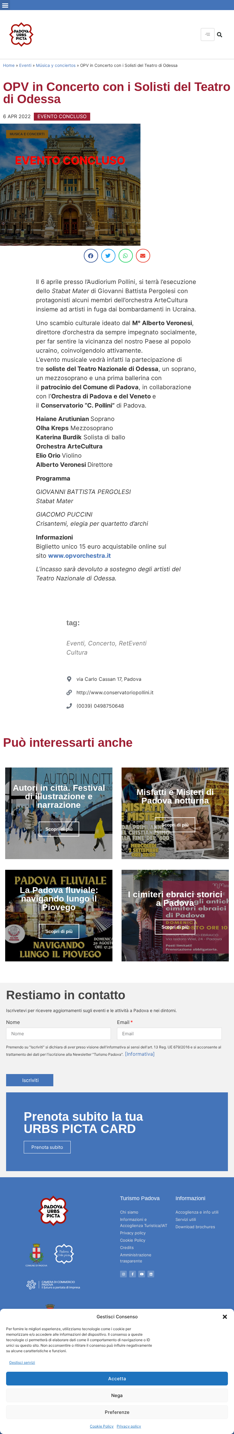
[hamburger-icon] (207, 34)
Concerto (101, 643)
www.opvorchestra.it (79, 555)
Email (123, 1022)
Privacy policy (129, 1426)
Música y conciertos (56, 65)
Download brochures (195, 1226)
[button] (225, 1317)
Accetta (117, 1378)
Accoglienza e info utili (197, 1212)
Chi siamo (129, 1212)
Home (9, 65)
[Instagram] (123, 1274)
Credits (127, 1247)
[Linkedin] (150, 1274)
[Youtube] (141, 1274)
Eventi (25, 65)
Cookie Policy (102, 1426)
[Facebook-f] (132, 1274)
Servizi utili (186, 1219)
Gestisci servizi (22, 1362)
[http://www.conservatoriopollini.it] (69, 692)
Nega (117, 1395)
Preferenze (117, 1412)
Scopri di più (59, 829)
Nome (13, 1022)
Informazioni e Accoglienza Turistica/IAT (143, 1222)
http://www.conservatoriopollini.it (115, 692)
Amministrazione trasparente (135, 1257)
